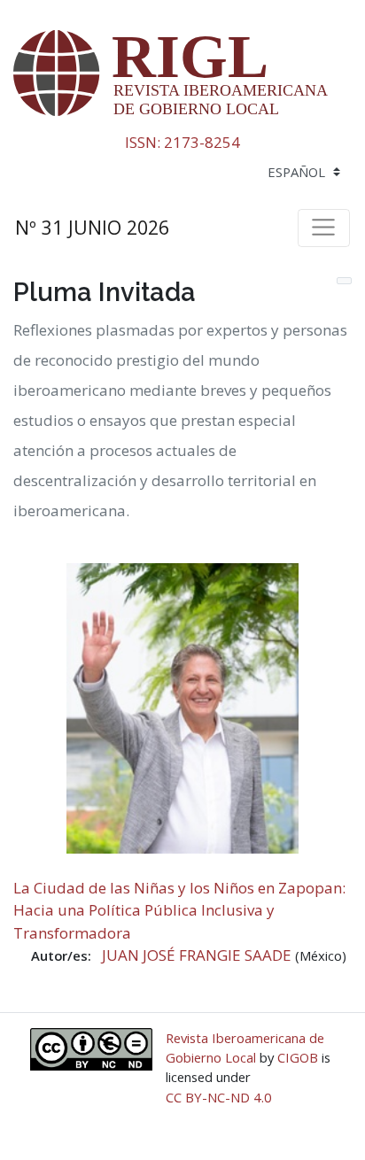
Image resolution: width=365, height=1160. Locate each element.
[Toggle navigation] (324, 227)
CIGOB (297, 1057)
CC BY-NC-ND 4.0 (219, 1097)
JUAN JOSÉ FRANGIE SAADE (198, 955)
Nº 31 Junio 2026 (92, 227)
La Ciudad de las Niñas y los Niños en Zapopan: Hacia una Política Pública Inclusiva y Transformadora (179, 910)
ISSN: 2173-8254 (182, 142)
